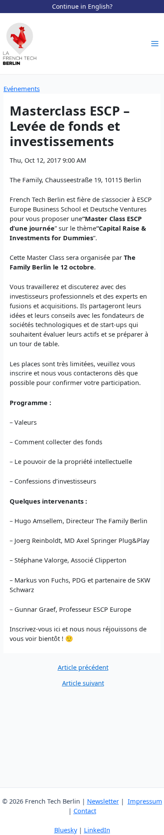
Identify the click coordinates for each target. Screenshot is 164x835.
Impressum (145, 801)
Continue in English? (82, 6)
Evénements (21, 88)
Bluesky (65, 829)
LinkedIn (97, 829)
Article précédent (83, 667)
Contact (84, 810)
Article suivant (83, 683)
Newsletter (103, 801)
